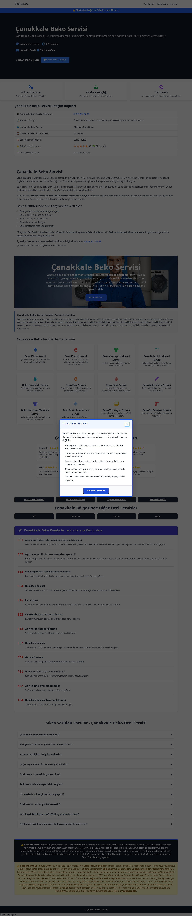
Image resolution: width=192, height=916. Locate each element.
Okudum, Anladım (96, 490)
